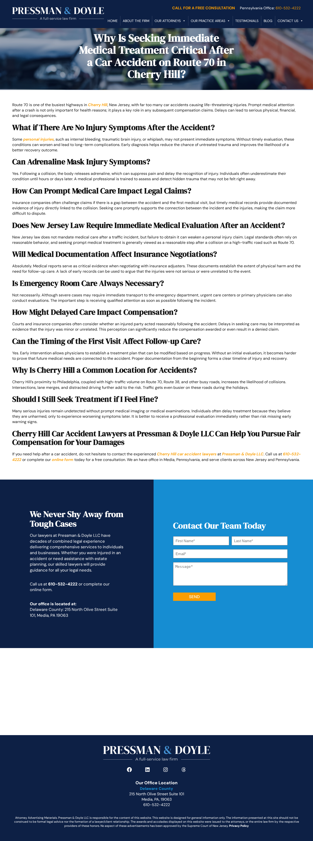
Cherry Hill (97, 104)
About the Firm (136, 21)
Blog (268, 21)
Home (113, 21)
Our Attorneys (168, 21)
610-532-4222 (63, 584)
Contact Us (288, 21)
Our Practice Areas (208, 21)
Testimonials (246, 21)
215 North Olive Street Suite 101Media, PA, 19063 (156, 796)
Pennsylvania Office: (270, 8)
